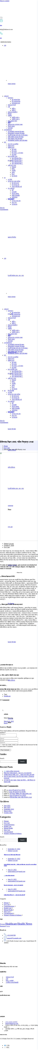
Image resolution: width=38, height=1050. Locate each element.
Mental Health (8, 828)
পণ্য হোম (10, 314)
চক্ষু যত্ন (10, 160)
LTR (8, 1045)
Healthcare (7, 696)
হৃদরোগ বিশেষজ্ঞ (12, 429)
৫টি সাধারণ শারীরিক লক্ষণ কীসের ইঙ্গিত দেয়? (21, 794)
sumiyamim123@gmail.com (16, 871)
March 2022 (7, 811)
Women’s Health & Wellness (13, 833)
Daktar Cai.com (9, 543)
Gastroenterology (9, 824)
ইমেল (1, 25)
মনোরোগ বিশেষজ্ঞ (12, 352)
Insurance (3, 926)
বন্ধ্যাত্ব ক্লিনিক (12, 237)
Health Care (7, 826)
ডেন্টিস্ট (9, 122)
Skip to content (4, 1)
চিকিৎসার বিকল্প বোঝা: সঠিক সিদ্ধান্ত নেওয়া (21, 797)
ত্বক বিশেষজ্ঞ (11, 199)
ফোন (1, 38)
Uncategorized (8, 832)
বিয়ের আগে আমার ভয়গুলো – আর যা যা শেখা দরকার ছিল (17, 773)
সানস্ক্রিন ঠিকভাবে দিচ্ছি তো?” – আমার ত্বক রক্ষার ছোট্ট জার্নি (19, 775)
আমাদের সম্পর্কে (10, 977)
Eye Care (7, 448)
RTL (8, 1047)
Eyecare (2, 924)
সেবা (7, 979)
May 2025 (7, 807)
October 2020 (8, 813)
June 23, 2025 (12, 870)
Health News (24, 923)
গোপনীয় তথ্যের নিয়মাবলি (12, 982)
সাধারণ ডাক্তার (11, 84)
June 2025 (7, 805)
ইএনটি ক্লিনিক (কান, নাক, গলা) (16, 275)
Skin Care (7, 830)
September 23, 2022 (14, 849)
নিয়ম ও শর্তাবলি (9, 980)
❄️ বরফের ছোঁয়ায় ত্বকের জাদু (11, 771)
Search (2, 758)
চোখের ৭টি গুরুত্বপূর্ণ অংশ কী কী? (16, 790)
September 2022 (9, 809)
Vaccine (8, 926)
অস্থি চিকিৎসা (11, 467)
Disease (6, 821)
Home (6, 446)
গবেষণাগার (10, 506)
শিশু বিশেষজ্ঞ (11, 390)
